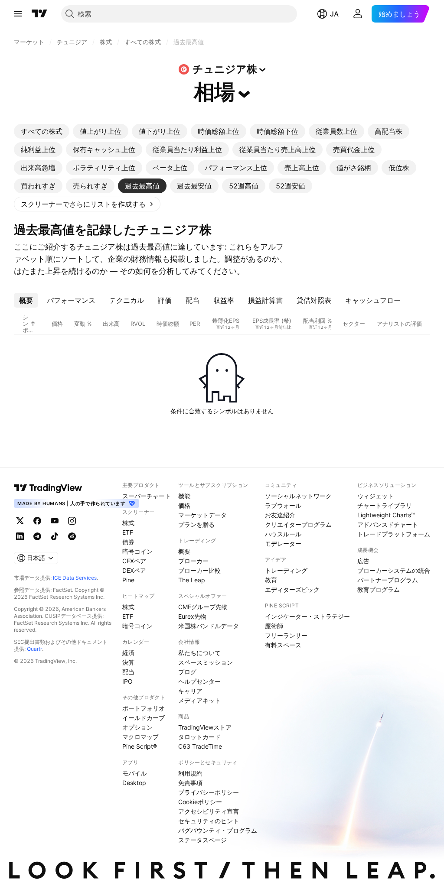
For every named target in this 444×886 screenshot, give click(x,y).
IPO (127, 681)
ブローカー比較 (199, 570)
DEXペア (134, 570)
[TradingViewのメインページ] (39, 14)
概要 (184, 551)
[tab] (41, 131)
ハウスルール (283, 534)
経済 (128, 652)
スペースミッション (205, 662)
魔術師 (274, 626)
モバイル (134, 773)
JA (334, 14)
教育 (271, 580)
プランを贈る (196, 524)
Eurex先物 (192, 616)
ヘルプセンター (199, 681)
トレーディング (286, 570)
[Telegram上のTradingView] (37, 536)
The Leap (191, 580)
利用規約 (190, 773)
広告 (363, 561)
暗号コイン (137, 551)
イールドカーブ (143, 717)
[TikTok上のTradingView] (55, 536)
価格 (184, 505)
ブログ (187, 671)
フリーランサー (286, 635)
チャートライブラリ (384, 505)
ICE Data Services (75, 577)
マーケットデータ (202, 515)
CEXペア (134, 561)
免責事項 (190, 782)
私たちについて (199, 652)
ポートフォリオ (143, 708)
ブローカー (193, 561)
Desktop (134, 782)
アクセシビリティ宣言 (208, 811)
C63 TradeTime (200, 746)
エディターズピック (292, 589)
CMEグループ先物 (203, 606)
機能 (184, 496)
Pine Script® (139, 746)
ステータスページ (202, 840)
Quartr (34, 649)
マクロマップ (140, 736)
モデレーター (283, 543)
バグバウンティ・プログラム (217, 830)
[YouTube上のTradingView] (55, 521)
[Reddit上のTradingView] (72, 536)
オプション (137, 727)
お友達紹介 (280, 515)
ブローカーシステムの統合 (393, 570)
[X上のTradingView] (20, 521)
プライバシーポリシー (208, 792)
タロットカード (199, 736)
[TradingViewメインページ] (48, 488)
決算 (128, 662)
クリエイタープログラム (298, 524)
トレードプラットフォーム (393, 534)
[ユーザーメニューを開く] (357, 14)
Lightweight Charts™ (386, 515)
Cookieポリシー (200, 801)
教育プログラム (378, 589)
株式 (128, 522)
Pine (128, 580)
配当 (128, 671)
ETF (127, 532)
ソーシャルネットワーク (298, 496)
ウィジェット (375, 496)
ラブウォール (283, 505)
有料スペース (283, 645)
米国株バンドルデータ (208, 626)
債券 (128, 541)
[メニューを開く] (17, 14)
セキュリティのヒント (208, 820)
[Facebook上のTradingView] (37, 521)
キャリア (190, 691)
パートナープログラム (387, 580)
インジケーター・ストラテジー (307, 616)
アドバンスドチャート (387, 524)
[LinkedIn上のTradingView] (20, 536)
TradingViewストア (205, 727)
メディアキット (199, 700)
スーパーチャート (146, 496)
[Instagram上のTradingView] (72, 521)
